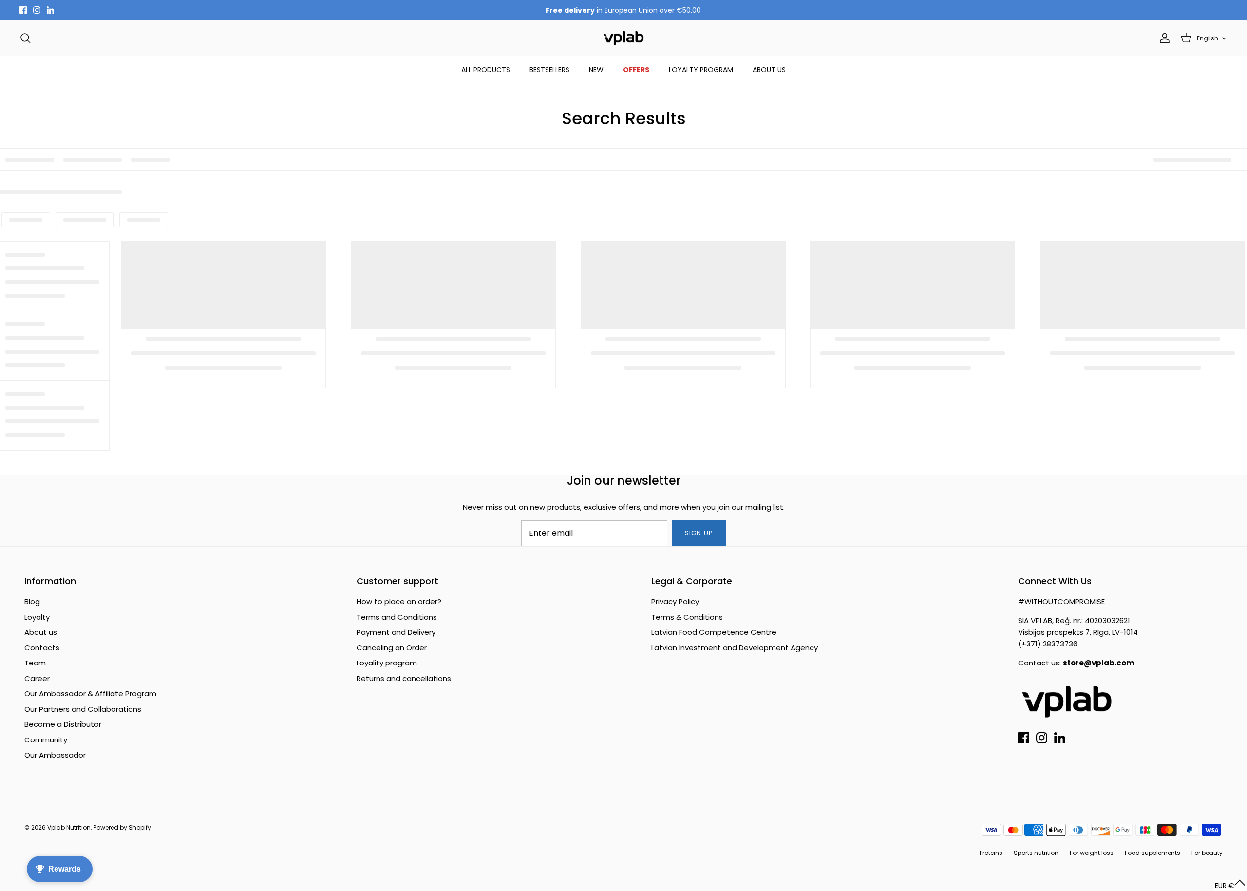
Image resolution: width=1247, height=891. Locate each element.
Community (45, 740)
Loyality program (387, 663)
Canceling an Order (392, 648)
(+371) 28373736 (1047, 644)
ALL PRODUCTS (485, 70)
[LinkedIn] (50, 10)
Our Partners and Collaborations (82, 709)
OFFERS (636, 70)
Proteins (991, 853)
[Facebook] (23, 10)
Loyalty (37, 617)
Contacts (41, 648)
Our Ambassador (55, 755)
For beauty (1207, 853)
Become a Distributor (62, 724)
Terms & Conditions (687, 617)
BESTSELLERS (549, 70)
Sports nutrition (1036, 853)
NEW (596, 70)
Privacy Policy (675, 601)
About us (40, 632)
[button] (1230, 885)
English (1207, 38)
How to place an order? (399, 601)
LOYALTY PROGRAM (701, 70)
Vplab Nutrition (69, 827)
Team (35, 663)
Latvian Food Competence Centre (713, 632)
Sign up (699, 533)
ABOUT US (769, 70)
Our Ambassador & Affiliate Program (90, 693)
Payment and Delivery (396, 632)
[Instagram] (36, 10)
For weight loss (1092, 853)
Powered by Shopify (122, 827)
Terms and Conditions (397, 617)
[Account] (1163, 38)
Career (37, 678)
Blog (32, 601)
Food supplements (1152, 853)
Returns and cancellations (404, 678)
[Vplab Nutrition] (623, 38)
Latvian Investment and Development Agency (734, 648)
